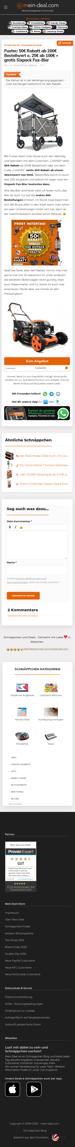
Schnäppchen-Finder (17, 926)
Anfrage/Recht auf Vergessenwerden (27, 1017)
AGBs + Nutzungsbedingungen (24, 1003)
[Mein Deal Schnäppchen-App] (37, 1089)
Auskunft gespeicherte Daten (23, 1024)
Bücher (15, 799)
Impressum (12, 912)
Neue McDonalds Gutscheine (22, 974)
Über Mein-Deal (14, 919)
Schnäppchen (32, 45)
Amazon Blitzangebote (19, 933)
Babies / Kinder (18, 778)
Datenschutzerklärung (18, 997)
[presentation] (10, 527)
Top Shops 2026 (14, 940)
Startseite (12, 45)
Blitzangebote (19, 785)
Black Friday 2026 (16, 947)
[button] (10, 527)
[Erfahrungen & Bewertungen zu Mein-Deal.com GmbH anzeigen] (20, 866)
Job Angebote (48, 1069)
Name (12, 562)
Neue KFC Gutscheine (18, 967)
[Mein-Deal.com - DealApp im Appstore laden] (16, 1089)
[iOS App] (45, 401)
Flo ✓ (6, 65)
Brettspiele (17, 792)
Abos (13, 757)
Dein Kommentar (19, 521)
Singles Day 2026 (15, 953)
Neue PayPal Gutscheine (20, 960)
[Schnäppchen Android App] (57, 401)
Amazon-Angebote (21, 764)
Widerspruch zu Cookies (20, 1010)
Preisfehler (26, 1063)
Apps (13, 771)
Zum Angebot (37, 361)
